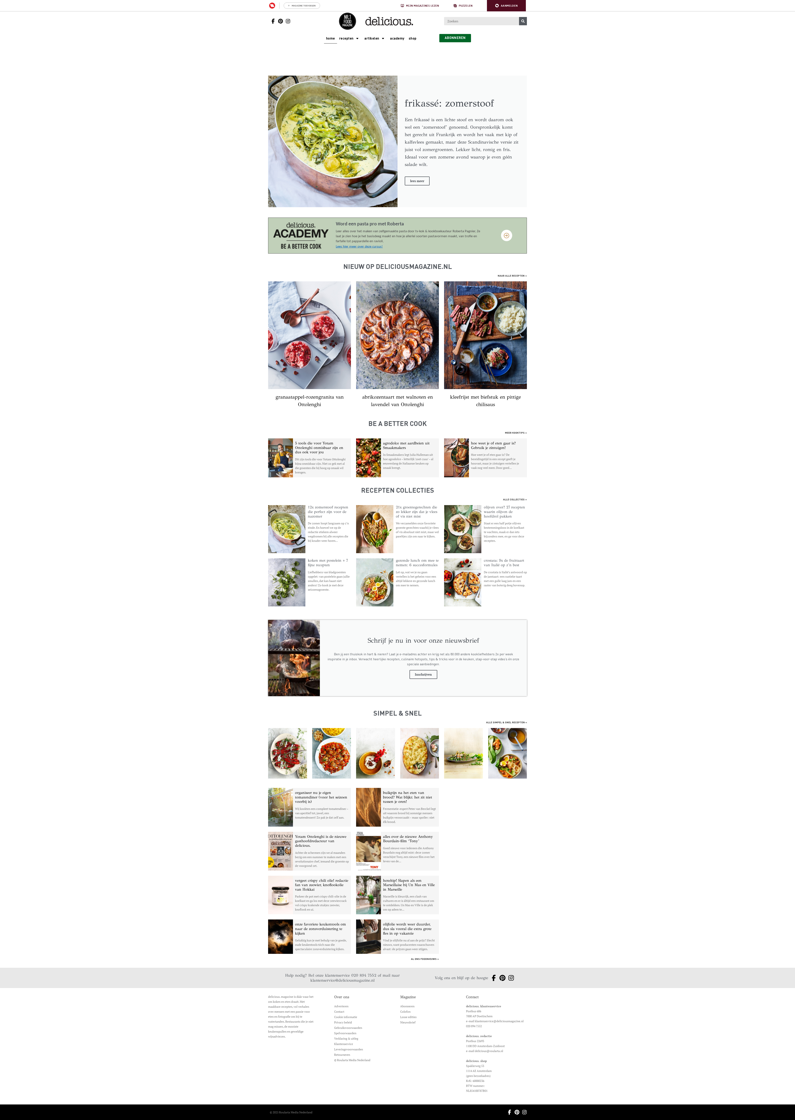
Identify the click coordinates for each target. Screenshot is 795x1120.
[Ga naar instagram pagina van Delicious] (286, 21)
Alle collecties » (515, 499)
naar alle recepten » (512, 276)
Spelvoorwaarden (345, 1033)
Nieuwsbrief (408, 1022)
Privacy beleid (343, 1022)
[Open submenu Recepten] (357, 38)
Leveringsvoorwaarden (348, 1049)
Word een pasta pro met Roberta (370, 224)
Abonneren (407, 1006)
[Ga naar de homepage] (347, 21)
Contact (339, 1012)
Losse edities (408, 1017)
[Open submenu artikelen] (383, 38)
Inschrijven (423, 674)
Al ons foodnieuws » (425, 959)
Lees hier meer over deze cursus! (359, 246)
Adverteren (341, 1006)
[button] (506, 5)
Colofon (405, 1012)
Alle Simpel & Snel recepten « (506, 722)
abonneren (455, 38)
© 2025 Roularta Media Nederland (291, 1112)
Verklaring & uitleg (346, 1038)
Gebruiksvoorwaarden (348, 1028)
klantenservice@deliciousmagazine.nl (342, 980)
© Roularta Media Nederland (352, 1060)
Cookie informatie (345, 1017)
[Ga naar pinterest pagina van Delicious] (279, 21)
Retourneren (342, 1055)
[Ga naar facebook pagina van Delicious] (272, 21)
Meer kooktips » (516, 433)
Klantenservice (343, 1044)
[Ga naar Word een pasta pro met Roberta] (301, 235)
